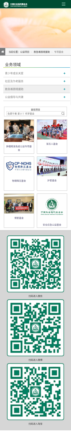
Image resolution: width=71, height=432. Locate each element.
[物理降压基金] (19, 166)
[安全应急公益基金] (52, 206)
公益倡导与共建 (14, 97)
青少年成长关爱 (14, 73)
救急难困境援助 (42, 51)
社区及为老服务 (14, 81)
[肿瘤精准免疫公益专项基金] (19, 130)
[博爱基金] (19, 203)
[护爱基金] (52, 166)
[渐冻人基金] (52, 129)
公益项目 (24, 51)
